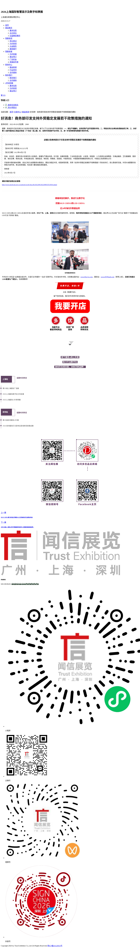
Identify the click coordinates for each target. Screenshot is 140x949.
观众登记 (13, 41)
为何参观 (13, 44)
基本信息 (13, 30)
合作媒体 (13, 72)
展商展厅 (13, 49)
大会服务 (13, 46)
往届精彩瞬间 (15, 36)
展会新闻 (13, 67)
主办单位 (13, 33)
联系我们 (13, 78)
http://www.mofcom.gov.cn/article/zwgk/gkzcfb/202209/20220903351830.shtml (29, 185)
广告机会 (13, 59)
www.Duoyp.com (86, 277)
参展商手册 (14, 62)
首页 (11, 112)
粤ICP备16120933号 (54, 946)
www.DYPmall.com (107, 277)
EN (4, 95)
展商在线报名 (12, 105)
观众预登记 (12, 107)
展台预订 (13, 57)
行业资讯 (13, 70)
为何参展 (13, 54)
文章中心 (17, 112)
